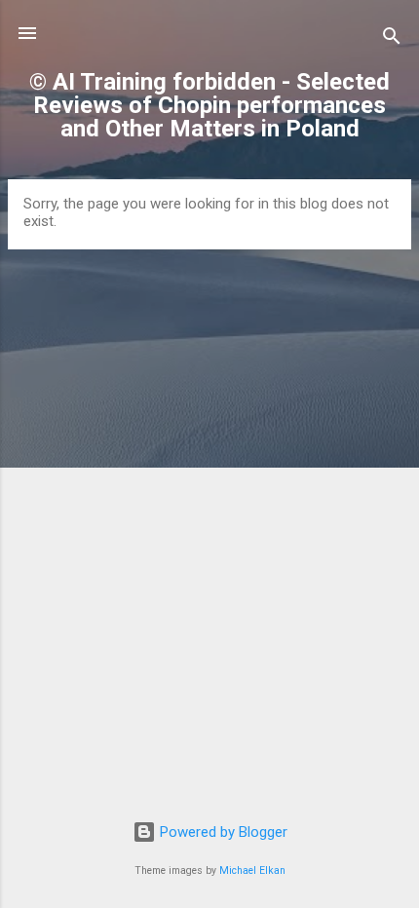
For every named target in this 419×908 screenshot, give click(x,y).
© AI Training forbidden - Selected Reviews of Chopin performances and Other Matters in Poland (209, 105)
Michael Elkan (252, 870)
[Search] (391, 39)
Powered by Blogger (221, 832)
